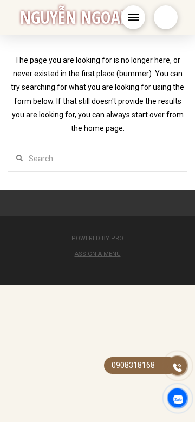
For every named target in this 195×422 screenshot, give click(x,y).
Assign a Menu (98, 254)
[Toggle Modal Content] (166, 17)
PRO (117, 238)
